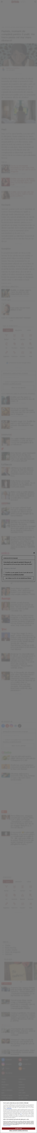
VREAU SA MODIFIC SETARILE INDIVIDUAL (18, 1130)
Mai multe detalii (9, 1108)
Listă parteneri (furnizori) (6, 1125)
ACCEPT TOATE (18, 1128)
